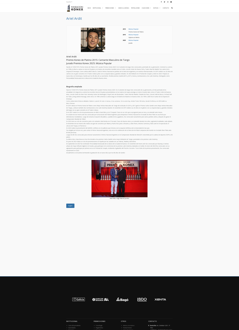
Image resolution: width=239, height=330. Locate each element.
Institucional (97, 8)
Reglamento (99, 328)
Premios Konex (109, 8)
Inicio (89, 8)
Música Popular (134, 29)
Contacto (166, 8)
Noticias (156, 8)
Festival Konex (135, 8)
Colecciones (145, 8)
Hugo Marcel (120, 198)
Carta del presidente (74, 325)
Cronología (99, 325)
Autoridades (72, 328)
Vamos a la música (123, 8)
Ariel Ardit (113, 198)
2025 (124, 40)
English (70, 206)
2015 (124, 29)
